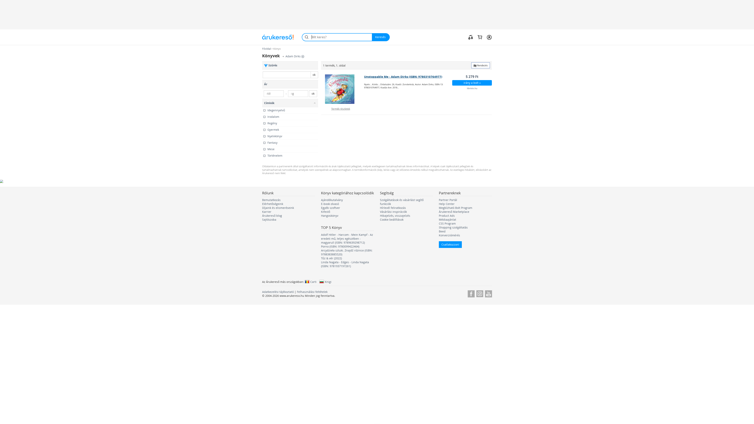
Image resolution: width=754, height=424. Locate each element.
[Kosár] (479, 37)
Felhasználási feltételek (312, 292)
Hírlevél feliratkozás (393, 208)
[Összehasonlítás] (470, 37)
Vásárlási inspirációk (393, 212)
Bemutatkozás (271, 200)
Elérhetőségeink (272, 204)
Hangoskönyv (329, 215)
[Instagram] (479, 293)
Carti (313, 281)
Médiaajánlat (447, 219)
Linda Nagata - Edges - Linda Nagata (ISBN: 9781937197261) (345, 264)
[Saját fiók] (489, 37)
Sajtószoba (269, 219)
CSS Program (447, 223)
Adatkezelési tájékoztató (278, 292)
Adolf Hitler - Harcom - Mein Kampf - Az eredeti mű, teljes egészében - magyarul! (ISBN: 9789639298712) (347, 238)
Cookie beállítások (392, 219)
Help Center (447, 204)
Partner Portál (448, 200)
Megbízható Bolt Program (455, 208)
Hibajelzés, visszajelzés (395, 215)
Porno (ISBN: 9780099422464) (340, 246)
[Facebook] (471, 293)
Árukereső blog (272, 215)
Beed (442, 231)
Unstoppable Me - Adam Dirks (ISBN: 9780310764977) (403, 77)
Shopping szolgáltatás (453, 227)
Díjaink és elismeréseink (278, 208)
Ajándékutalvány (332, 200)
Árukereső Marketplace (454, 212)
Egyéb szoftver (330, 208)
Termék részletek (340, 108)
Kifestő (325, 212)
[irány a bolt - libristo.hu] (342, 89)
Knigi (328, 281)
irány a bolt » (472, 83)
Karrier (266, 212)
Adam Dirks (293, 56)
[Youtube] (488, 293)
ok (314, 75)
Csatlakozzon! (450, 244)
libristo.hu (472, 88)
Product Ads (447, 215)
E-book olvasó (330, 204)
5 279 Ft (472, 76)
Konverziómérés (449, 235)
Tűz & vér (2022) (331, 258)
